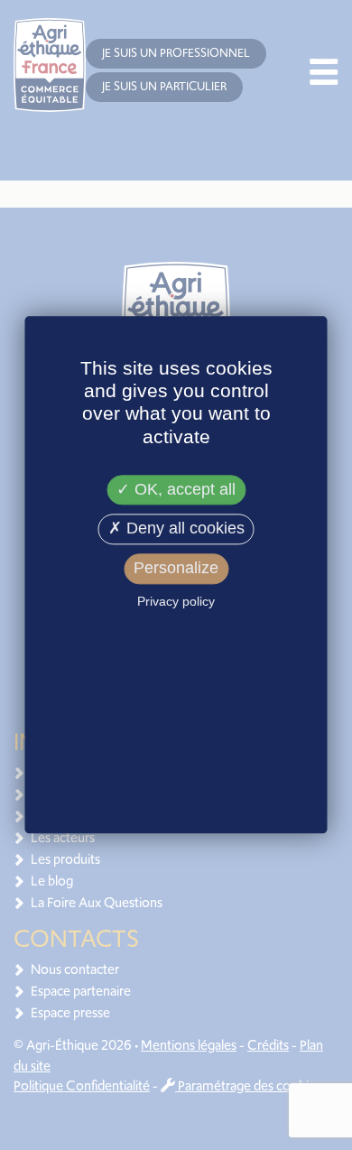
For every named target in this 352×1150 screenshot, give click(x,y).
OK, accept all (183, 489)
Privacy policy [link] (176, 601)
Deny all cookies (183, 529)
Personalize (176, 568)
